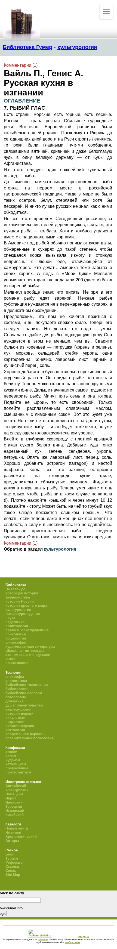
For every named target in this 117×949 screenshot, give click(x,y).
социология (15, 638)
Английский (15, 786)
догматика (14, 701)
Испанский (14, 810)
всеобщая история (21, 593)
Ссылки (12, 867)
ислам (10, 756)
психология (15, 634)
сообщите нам (72, 942)
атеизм (11, 752)
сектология (15, 730)
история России (19, 601)
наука (10, 618)
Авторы (12, 841)
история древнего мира (26, 605)
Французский (17, 790)
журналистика (17, 597)
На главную (15, 589)
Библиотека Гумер (27, 47)
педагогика (14, 622)
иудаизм (12, 760)
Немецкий (14, 794)
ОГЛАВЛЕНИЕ (22, 101)
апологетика (16, 681)
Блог (9, 854)
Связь (10, 871)
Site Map (12, 875)
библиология (17, 689)
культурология (77, 47)
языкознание (16, 663)
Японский (14, 802)
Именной (13, 832)
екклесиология (18, 709)
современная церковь (25, 734)
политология (16, 626)
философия (15, 642)
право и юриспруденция (27, 630)
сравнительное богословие (29, 738)
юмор (10, 659)
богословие (15, 697)
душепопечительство (24, 705)
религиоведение (19, 726)
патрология (15, 722)
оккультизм (15, 718)
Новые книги (16, 828)
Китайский (14, 815)
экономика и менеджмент (28, 655)
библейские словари (23, 693)
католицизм (15, 764)
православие (16, 768)
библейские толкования (26, 685)
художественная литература (30, 646)
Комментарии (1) (21, 65)
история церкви (19, 713)
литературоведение (22, 614)
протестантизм (18, 772)
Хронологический (21, 836)
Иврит (10, 798)
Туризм (11, 858)
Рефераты (14, 862)
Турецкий (13, 806)
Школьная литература (24, 651)
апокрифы (14, 676)
